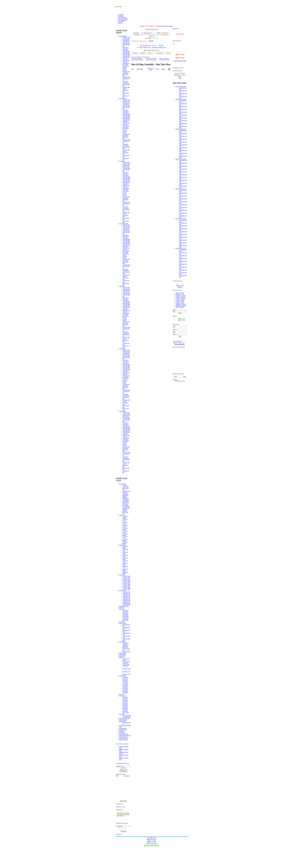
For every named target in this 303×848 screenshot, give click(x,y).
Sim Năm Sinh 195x (181, 248)
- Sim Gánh (125, 64)
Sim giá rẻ (121, 731)
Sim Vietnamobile (123, 223)
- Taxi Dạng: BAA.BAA (125, 619)
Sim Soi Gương (123, 719)
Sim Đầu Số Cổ (123, 729)
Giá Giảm (151, 69)
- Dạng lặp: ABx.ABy (125, 700)
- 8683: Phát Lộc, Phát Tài (125, 501)
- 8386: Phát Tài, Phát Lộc (125, 498)
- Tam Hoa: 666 (126, 600)
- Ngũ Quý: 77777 (125, 567)
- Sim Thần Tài (126, 56)
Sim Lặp (121, 694)
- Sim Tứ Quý (125, 41)
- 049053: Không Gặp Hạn (125, 512)
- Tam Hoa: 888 (126, 603)
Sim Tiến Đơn (122, 623)
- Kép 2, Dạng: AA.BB (126, 659)
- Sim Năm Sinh (126, 77)
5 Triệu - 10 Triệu (180, 300)
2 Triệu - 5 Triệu (180, 301)
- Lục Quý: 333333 (125, 525)
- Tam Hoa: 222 (126, 594)
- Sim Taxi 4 (125, 50)
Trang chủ (120, 14)
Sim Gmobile (122, 348)
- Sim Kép (124, 58)
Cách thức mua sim (123, 19)
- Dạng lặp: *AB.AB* (125, 709)
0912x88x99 (155, 47)
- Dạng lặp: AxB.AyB (125, 703)
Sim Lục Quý (122, 515)
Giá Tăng (149, 68)
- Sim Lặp (124, 61)
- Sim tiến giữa (126, 71)
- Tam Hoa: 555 (126, 599)
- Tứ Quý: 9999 (126, 589)
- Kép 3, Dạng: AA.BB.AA (126, 665)
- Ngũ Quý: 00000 (125, 547)
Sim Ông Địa (122, 656)
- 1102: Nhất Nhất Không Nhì (125, 488)
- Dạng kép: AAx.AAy (125, 678)
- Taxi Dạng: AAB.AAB (125, 616)
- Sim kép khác (126, 60)
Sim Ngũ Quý (122, 545)
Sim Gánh (121, 714)
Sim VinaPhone (123, 98)
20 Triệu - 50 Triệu (180, 297)
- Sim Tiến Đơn (126, 51)
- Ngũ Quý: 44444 (125, 558)
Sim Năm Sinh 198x (181, 159)
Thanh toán (121, 21)
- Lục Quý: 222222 (125, 523)
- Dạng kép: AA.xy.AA (125, 683)
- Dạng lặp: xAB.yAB (125, 697)
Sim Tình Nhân (122, 17)
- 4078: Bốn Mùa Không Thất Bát (125, 495)
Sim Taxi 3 (122, 609)
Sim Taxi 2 (122, 607)
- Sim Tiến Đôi (126, 53)
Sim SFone (122, 286)
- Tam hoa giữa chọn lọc (126, 88)
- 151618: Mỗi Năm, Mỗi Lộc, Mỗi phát (126, 508)
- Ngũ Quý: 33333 (125, 555)
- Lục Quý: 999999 (125, 542)
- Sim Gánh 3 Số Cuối (125, 66)
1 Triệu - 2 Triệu (180, 302)
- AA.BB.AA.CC (126, 670)
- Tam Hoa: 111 (126, 593)
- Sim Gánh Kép (126, 717)
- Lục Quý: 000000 (125, 517)
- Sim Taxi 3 (125, 49)
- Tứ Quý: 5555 (126, 583)
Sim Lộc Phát (122, 653)
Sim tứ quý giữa (123, 737)
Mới (117, 775)
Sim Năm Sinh (122, 728)
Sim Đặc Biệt (122, 484)
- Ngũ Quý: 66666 (125, 564)
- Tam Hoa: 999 (126, 604)
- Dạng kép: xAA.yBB (125, 689)
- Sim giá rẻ (125, 81)
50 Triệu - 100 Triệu (181, 295)
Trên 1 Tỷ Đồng (180, 292)
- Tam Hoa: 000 (126, 592)
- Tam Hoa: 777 (126, 602)
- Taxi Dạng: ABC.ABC (125, 611)
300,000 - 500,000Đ (181, 305)
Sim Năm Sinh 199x (181, 129)
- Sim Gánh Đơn (126, 715)
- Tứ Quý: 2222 (126, 579)
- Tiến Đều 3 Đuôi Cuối (125, 646)
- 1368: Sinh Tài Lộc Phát (126, 491)
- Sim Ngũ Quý (126, 40)
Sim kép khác (122, 675)
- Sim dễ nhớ (125, 83)
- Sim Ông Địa (126, 57)
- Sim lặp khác (125, 63)
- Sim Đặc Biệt (126, 37)
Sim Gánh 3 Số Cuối (124, 718)
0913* (149, 47)
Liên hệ (120, 23)
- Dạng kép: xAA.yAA (125, 680)
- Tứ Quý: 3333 (126, 580)
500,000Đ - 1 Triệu (180, 304)
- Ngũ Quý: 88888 (125, 569)
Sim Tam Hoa (122, 590)
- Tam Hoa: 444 (126, 597)
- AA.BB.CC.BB (126, 673)
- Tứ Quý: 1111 (126, 577)
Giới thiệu (120, 16)
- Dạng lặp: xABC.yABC (125, 712)
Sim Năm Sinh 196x (181, 218)
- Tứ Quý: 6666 (126, 584)
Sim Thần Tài (122, 654)
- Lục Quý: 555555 (125, 531)
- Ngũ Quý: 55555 (125, 561)
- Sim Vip (124, 485)
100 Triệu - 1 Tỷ (180, 294)
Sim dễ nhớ (122, 732)
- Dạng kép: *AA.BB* (125, 692)
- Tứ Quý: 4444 (126, 582)
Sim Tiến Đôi (122, 641)
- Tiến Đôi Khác (126, 651)
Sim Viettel (122, 161)
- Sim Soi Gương (124, 69)
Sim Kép (121, 657)
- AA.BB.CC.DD (126, 668)
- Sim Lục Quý (126, 39)
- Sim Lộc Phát (126, 54)
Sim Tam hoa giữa (123, 734)
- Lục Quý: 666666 (125, 534)
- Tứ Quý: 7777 (126, 586)
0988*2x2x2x (162, 47)
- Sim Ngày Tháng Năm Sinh (125, 74)
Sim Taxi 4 (122, 621)
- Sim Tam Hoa (126, 43)
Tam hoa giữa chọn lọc (125, 735)
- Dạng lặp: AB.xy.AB (125, 706)
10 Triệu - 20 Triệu (180, 298)
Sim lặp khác (122, 695)
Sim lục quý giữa (123, 739)
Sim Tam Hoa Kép (124, 606)
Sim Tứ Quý (122, 575)
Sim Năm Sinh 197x (181, 188)
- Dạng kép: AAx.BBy (125, 686)
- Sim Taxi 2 (125, 47)
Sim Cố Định (122, 411)
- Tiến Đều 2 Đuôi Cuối (125, 643)
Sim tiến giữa (122, 721)
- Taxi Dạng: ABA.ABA (125, 614)
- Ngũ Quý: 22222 (125, 552)
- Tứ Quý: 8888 (126, 587)
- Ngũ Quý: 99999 (125, 572)
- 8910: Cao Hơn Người (125, 504)
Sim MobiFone (123, 36)
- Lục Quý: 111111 (125, 520)
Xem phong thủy (122, 20)
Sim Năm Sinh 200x (181, 99)
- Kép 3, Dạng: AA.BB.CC (126, 662)
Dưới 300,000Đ (180, 307)
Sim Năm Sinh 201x (181, 86)
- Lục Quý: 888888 (125, 540)
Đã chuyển (126, 775)
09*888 (145, 47)
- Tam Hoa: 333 (126, 596)
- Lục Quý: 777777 (125, 537)
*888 (141, 47)
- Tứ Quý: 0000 (126, 576)
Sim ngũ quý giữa (123, 738)
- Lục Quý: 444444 (125, 528)
